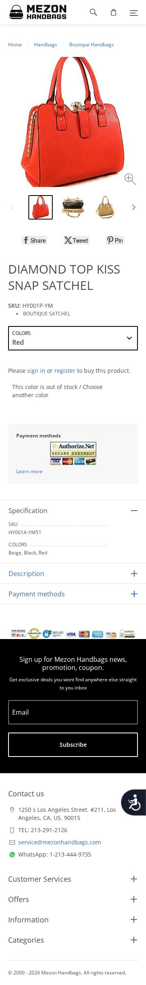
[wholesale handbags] (34, 12)
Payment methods (37, 593)
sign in (36, 370)
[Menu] (134, 12)
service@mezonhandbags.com (59, 842)
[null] (34, 240)
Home (15, 44)
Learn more (29, 471)
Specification (28, 510)
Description (26, 573)
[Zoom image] (131, 180)
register (64, 370)
